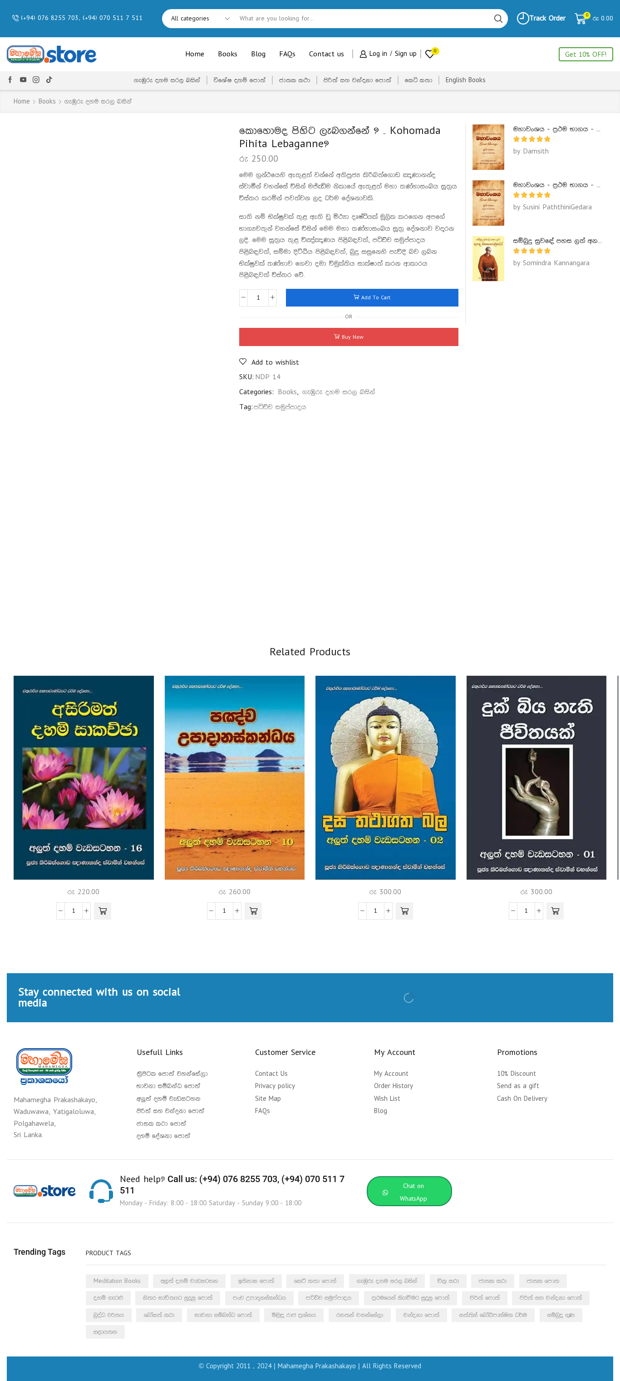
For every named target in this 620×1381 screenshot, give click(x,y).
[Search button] (498, 18)
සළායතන (105, 1332)
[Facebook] (10, 80)
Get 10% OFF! (586, 55)
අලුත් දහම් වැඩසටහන (189, 1281)
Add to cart (375, 298)
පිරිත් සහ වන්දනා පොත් (358, 80)
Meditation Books (117, 1281)
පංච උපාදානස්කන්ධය (259, 1298)
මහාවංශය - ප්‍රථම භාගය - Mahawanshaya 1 (557, 129)
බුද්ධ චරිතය (108, 1315)
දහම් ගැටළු (108, 1298)
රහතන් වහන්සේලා (359, 1315)
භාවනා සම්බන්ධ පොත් (223, 1315)
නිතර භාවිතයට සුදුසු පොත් (177, 1298)
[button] (102, 911)
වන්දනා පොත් (421, 1315)
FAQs (287, 54)
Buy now (353, 337)
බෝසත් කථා (159, 1315)
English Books (466, 80)
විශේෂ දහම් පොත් (240, 80)
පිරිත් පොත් (485, 1298)
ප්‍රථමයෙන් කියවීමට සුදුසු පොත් (410, 1298)
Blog (258, 54)
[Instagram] (36, 80)
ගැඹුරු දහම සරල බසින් (167, 80)
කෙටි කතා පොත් (315, 1281)
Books (227, 54)
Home (194, 54)
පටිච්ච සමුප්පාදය (280, 407)
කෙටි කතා (419, 80)
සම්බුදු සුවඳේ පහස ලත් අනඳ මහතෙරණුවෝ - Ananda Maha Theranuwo (557, 241)
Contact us (326, 54)
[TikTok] (49, 80)
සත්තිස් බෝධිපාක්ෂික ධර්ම (493, 1315)
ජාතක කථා (294, 80)
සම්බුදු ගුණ (561, 1315)
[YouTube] (23, 80)
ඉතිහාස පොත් (256, 1281)
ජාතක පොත (543, 1281)
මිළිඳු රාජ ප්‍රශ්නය (294, 1315)
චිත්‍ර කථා (448, 1281)
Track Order (547, 18)
